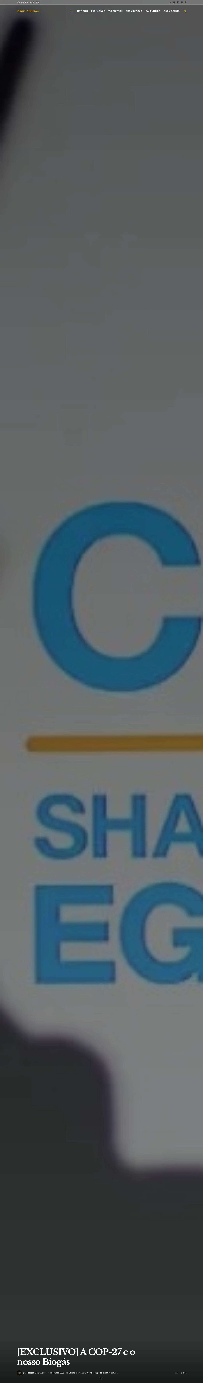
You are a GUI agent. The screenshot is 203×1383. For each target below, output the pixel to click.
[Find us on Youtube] (182, 2)
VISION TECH (115, 11)
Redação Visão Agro (35, 1372)
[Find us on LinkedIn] (170, 2)
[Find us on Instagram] (174, 2)
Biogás (72, 1372)
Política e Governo (84, 1372)
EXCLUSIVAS (98, 11)
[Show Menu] (71, 11)
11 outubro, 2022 (57, 1372)
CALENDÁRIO (152, 11)
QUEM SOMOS (172, 11)
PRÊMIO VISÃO (134, 11)
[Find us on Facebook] (185, 2)
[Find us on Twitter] (178, 2)
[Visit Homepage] (28, 11)
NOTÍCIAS (82, 11)
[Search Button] (185, 11)
